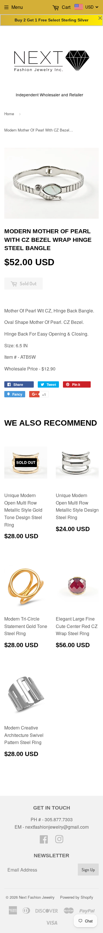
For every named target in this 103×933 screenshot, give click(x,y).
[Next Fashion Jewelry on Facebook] (43, 841)
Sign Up (88, 869)
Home (9, 113)
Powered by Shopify (76, 897)
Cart (65, 7)
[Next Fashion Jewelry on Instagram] (59, 841)
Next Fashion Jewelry (37, 897)
